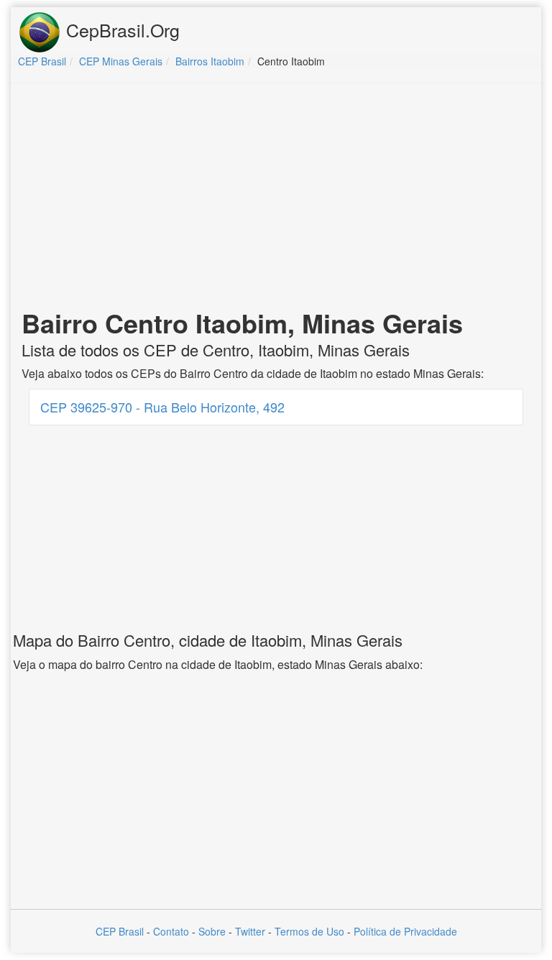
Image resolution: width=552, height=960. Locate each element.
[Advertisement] (276, 198)
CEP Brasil (120, 931)
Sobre (212, 931)
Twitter (250, 931)
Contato (171, 931)
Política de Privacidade (405, 931)
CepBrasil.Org (120, 29)
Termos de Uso (309, 931)
